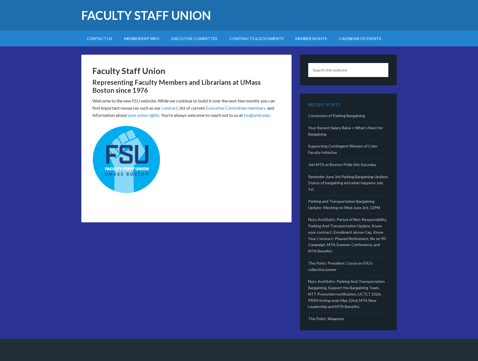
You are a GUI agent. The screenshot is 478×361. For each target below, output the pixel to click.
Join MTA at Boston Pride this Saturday (342, 164)
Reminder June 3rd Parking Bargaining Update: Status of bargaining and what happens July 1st (348, 183)
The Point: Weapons (326, 318)
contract (170, 107)
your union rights (143, 115)
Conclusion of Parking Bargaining (336, 115)
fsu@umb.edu (257, 115)
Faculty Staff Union (146, 15)
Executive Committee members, (236, 107)
